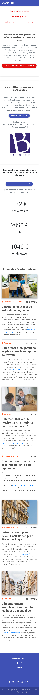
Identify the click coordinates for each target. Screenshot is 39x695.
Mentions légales (20, 659)
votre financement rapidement (23, 485)
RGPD (19, 663)
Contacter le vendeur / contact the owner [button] (18, 65)
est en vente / (19, 22)
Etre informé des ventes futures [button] (18, 184)
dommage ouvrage (17, 370)
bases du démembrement (11, 633)
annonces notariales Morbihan (13, 443)
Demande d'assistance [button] (18, 115)
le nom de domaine (19, 11)
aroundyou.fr (19, 16)
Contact (19, 667)
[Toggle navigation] (34, 3)
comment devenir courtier (21, 554)
